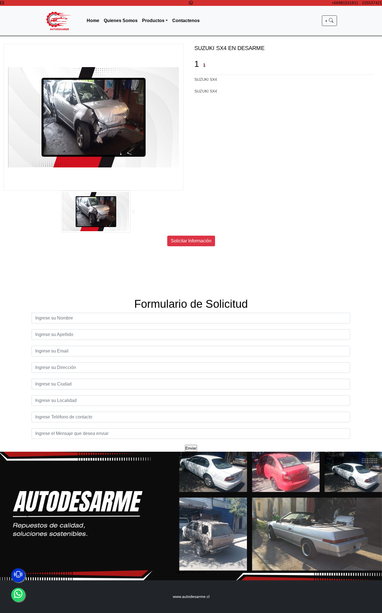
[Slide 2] (191, 572)
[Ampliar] (94, 117)
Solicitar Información (191, 240)
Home (93, 20)
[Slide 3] (201, 572)
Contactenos (186, 20)
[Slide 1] (181, 572)
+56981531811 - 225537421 (357, 3)
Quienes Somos (121, 20)
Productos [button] (153, 20)
